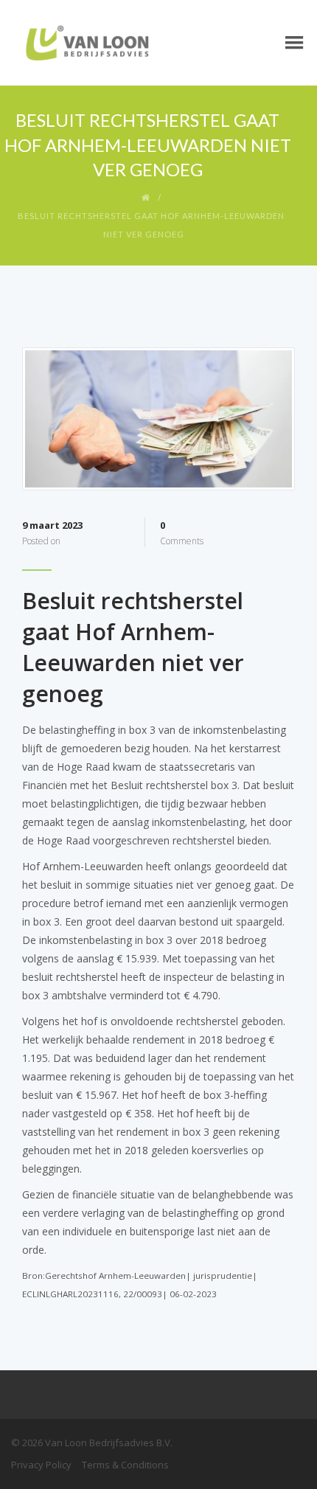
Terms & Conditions (125, 1464)
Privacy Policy (41, 1464)
